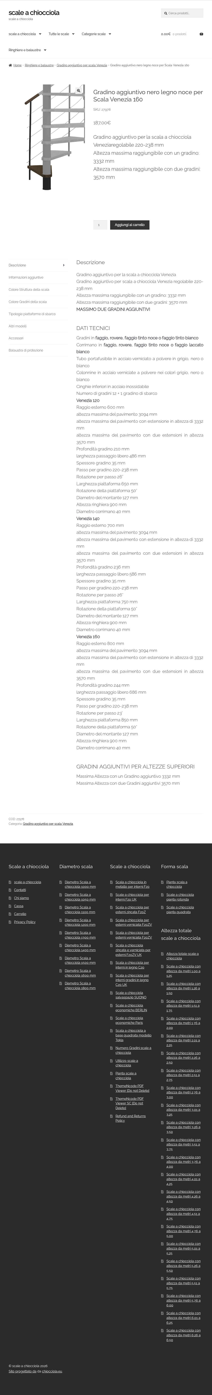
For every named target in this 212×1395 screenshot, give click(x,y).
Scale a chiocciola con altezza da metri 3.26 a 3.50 (183, 1127)
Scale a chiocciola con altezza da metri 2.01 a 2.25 (183, 1040)
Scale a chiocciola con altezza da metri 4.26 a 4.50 (183, 1196)
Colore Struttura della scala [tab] (29, 290)
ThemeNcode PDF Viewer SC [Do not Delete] (130, 1103)
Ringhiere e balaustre (25, 50)
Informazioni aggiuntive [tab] (26, 277)
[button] (78, 90)
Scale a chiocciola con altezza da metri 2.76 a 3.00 (183, 1092)
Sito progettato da (22, 1371)
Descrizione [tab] (17, 265)
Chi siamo (21, 898)
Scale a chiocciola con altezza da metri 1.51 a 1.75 (183, 1005)
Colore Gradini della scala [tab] (28, 302)
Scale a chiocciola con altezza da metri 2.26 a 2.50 (183, 1057)
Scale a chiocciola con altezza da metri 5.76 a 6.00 (183, 1300)
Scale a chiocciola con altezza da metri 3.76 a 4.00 (183, 1161)
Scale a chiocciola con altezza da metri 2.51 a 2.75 (183, 1075)
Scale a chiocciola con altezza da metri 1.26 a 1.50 (183, 988)
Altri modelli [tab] (17, 326)
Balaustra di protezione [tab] (26, 350)
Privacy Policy (25, 922)
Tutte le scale (59, 34)
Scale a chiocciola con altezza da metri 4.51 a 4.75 (183, 1213)
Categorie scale (94, 34)
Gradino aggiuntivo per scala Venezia (82, 65)
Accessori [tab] (16, 338)
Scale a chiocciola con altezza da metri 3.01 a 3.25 (183, 1109)
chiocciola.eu (52, 1371)
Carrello (20, 914)
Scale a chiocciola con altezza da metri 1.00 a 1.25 (183, 971)
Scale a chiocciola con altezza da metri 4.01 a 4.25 (183, 1179)
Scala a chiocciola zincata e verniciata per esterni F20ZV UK (133, 950)
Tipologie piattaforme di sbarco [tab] (32, 314)
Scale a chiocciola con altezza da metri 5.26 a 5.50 (183, 1265)
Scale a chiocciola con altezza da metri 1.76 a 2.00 (183, 1023)
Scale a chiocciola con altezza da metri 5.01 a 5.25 (183, 1248)
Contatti (20, 890)
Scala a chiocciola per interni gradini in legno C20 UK (132, 980)
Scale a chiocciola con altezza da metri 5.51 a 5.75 (183, 1283)
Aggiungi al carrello (130, 225)
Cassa (18, 906)
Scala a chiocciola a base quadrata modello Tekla (134, 1035)
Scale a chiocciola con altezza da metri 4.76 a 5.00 (183, 1231)
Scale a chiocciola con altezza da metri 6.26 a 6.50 (183, 1335)
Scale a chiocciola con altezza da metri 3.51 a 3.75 (183, 1144)
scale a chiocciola (34, 12)
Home (17, 65)
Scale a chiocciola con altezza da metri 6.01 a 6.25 (183, 1317)
